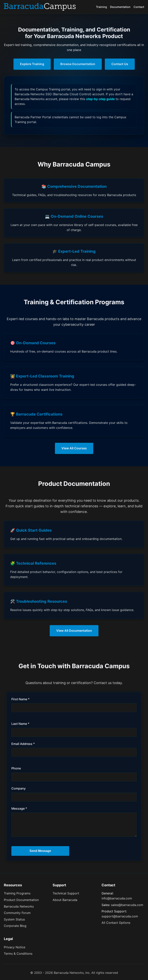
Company (18, 788)
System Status (14, 919)
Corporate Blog (15, 926)
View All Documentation (74, 630)
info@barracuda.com (117, 898)
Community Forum (17, 913)
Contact (139, 6)
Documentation (120, 6)
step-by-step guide (100, 99)
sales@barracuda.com (127, 905)
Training (101, 6)
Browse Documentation (77, 64)
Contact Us (119, 64)
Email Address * (23, 744)
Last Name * (20, 724)
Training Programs (17, 893)
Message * (19, 808)
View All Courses (74, 448)
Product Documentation (21, 900)
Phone (16, 768)
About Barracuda (65, 900)
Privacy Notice (14, 947)
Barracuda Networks (19, 906)
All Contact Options (116, 923)
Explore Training (32, 64)
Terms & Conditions (18, 953)
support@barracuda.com (120, 916)
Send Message (40, 851)
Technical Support (66, 893)
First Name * (20, 699)
